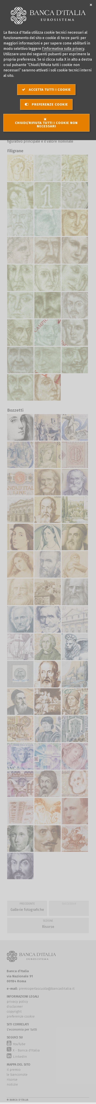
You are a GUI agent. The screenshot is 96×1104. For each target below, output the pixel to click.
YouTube (18, 1044)
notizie (12, 1084)
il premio (14, 1070)
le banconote (17, 1075)
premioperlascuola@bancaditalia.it (47, 989)
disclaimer (15, 1007)
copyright (14, 1011)
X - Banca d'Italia (26, 1050)
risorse (12, 1080)
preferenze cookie (21, 1016)
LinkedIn (19, 1057)
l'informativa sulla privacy (63, 48)
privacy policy (17, 1002)
